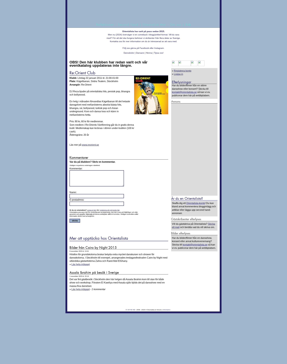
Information (166, 310)
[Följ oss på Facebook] (175, 65)
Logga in (178, 74)
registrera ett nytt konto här (109, 210)
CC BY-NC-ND (130, 310)
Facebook (144, 48)
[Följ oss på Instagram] (200, 65)
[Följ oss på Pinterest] (194, 65)
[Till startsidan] (140, 14)
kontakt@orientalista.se (184, 92)
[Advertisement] (194, 149)
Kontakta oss (116, 41)
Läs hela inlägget (80, 264)
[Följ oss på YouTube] (184, 65)
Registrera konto (182, 71)
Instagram (159, 48)
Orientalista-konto (195, 203)
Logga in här (91, 210)
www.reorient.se (90, 145)
